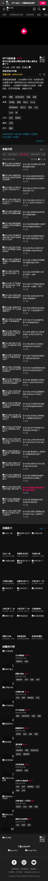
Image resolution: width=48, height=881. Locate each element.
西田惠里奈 (13, 107)
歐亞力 (23, 107)
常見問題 (11, 872)
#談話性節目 (7, 134)
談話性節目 (19, 97)
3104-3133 (12, 154)
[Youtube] (33, 862)
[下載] (34, 9)
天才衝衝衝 (19, 655)
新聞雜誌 (30, 698)
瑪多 (30, 107)
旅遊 (24, 734)
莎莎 (11, 118)
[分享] (44, 74)
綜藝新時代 (19, 728)
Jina (36, 107)
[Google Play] (32, 851)
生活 (24, 807)
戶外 (26, 679)
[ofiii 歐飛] (11, 9)
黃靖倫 (11, 102)
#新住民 (17, 134)
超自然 (18, 754)
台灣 (13, 67)
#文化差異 (6, 137)
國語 (18, 67)
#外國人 (15, 137)
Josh (11, 113)
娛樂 (34, 97)
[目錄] (3, 9)
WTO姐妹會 (20, 710)
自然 (23, 786)
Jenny (32, 102)
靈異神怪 (26, 754)
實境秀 (18, 734)
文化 (37, 786)
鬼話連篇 (18, 744)
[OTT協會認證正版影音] (43, 60)
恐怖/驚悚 (19, 750)
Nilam (25, 102)
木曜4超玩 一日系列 (23, 801)
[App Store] (15, 851)
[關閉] (3, 3)
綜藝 (28, 97)
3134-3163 (24, 154)
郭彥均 (18, 118)
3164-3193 (35, 154)
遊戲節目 (19, 661)
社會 (37, 698)
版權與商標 (15, 869)
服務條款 (33, 869)
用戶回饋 (19, 872)
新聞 (23, 698)
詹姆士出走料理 (21, 819)
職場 (36, 734)
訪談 (17, 698)
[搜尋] (39, 9)
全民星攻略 (19, 764)
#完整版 (33, 134)
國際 (11, 97)
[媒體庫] (44, 9)
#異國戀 (25, 134)
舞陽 (19, 102)
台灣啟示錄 (19, 692)
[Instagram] (24, 862)
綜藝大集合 (19, 674)
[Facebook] (14, 862)
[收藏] (40, 74)
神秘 (26, 750)
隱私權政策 (24, 869)
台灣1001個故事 (21, 781)
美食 (17, 790)
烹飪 (17, 825)
